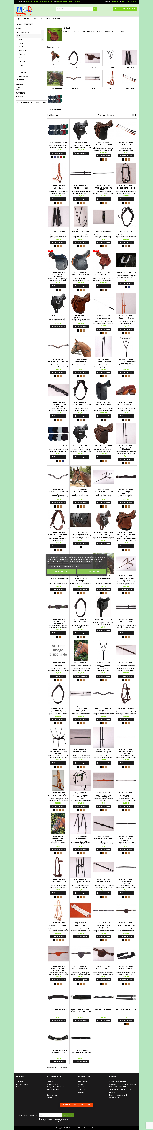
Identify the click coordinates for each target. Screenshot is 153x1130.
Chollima (18, 87)
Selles (21, 39)
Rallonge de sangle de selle (126, 1010)
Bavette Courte (103, 969)
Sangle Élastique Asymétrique (103, 796)
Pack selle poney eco (103, 619)
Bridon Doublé (80, 491)
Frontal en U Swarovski (58, 491)
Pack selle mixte (58, 315)
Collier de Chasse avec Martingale (126, 362)
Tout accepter (91, 571)
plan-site (50, 1098)
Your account (85, 1076)
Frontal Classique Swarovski (103, 189)
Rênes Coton (126, 622)
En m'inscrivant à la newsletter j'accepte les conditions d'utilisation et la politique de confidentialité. (54, 1121)
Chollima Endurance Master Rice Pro (81, 316)
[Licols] (110, 78)
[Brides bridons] (55, 78)
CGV (48, 1092)
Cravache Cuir (126, 144)
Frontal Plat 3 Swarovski (103, 926)
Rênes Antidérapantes (58, 578)
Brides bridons (24, 58)
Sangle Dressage (103, 231)
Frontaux (22, 61)
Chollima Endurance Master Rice (103, 446)
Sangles (21, 47)
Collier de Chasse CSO (103, 491)
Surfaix (21, 43)
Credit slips (82, 1087)
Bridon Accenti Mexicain (58, 839)
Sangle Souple (103, 882)
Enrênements (23, 50)
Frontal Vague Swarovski (80, 579)
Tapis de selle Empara (126, 272)
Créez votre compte (129, 2)
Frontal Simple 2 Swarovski (126, 796)
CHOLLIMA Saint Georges (58, 275)
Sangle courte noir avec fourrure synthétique (58, 1052)
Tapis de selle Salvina (58, 142)
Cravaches (22, 72)
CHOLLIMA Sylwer (103, 405)
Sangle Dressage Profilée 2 (58, 622)
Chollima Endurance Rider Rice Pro (126, 535)
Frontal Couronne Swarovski (103, 709)
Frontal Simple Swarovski (126, 752)
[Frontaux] (73, 78)
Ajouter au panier (58, 153)
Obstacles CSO (30, 19)
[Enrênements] (110, 58)
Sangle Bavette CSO (126, 925)
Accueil (19, 29)
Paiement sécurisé (53, 1089)
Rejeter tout (62, 571)
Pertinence (118, 115)
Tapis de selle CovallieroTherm (80, 533)
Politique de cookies (54, 566)
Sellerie (44, 19)
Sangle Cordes (81, 925)
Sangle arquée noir (103, 1009)
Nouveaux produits (22, 1084)
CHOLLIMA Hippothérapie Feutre (58, 535)
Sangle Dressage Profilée (126, 492)
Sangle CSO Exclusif (81, 969)
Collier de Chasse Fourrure (126, 579)
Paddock (56, 19)
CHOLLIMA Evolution (80, 275)
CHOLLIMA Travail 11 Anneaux (58, 709)
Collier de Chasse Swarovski (103, 666)
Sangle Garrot (126, 969)
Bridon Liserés (103, 578)
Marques (19, 85)
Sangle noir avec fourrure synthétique (81, 1051)
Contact (113, 1076)
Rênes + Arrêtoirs (126, 318)
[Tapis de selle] (55, 99)
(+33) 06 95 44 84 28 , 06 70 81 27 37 (37, 2)
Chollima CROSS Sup (103, 275)
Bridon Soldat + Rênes (58, 795)
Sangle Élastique (81, 752)
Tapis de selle (23, 76)
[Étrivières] (129, 58)
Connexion (115, 2)
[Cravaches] (129, 78)
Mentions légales (52, 1084)
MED (17, 89)
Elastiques (81, 838)
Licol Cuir (58, 188)
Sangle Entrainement (103, 838)
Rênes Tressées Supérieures (126, 449)
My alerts (81, 1092)
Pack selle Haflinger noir (80, 446)
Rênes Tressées (81, 188)
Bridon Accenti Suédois (80, 665)
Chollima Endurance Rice (103, 145)
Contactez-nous (52, 1095)
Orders (80, 1084)
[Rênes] (92, 78)
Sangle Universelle (126, 665)
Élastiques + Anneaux (80, 882)
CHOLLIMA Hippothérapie (80, 405)
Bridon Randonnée (126, 708)
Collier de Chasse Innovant (81, 796)
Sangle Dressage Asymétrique (58, 405)
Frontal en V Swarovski (58, 361)
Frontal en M (58, 665)
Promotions (19, 1081)
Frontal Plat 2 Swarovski (126, 882)
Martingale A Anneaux (80, 231)
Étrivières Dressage (103, 361)
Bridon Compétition (126, 188)
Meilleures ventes (21, 1087)
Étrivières (22, 54)
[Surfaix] (73, 58)
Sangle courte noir (58, 1009)
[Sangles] (92, 58)
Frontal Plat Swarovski (126, 839)
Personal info (82, 1081)
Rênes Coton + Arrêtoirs (80, 709)
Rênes (21, 65)
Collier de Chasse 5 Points (58, 752)
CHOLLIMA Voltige (126, 231)
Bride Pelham (81, 361)
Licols (21, 69)
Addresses (81, 1089)
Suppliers (20, 93)
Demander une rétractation (76, 1105)
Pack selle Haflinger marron (103, 533)
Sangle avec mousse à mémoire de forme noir (81, 1010)
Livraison (50, 1081)
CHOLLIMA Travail (80, 622)
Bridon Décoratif (58, 882)
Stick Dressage (103, 318)
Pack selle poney (80, 142)
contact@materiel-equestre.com (68, 2)
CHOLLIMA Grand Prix (126, 405)
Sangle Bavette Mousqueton (58, 969)
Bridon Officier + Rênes (58, 925)
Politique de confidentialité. (55, 1087)
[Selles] (55, 58)
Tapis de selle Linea (58, 446)
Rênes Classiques (103, 752)
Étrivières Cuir (58, 231)
